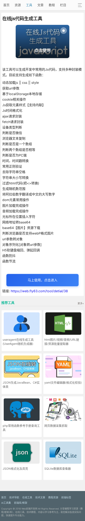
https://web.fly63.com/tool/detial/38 (39, 291)
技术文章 (40, 497)
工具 (29, 5)
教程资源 (53, 497)
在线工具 (27, 497)
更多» (81, 303)
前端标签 (66, 497)
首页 (6, 5)
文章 (40, 5)
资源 (18, 5)
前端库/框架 (20, 502)
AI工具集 (6, 502)
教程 (52, 5)
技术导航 (14, 497)
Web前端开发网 (29, 508)
